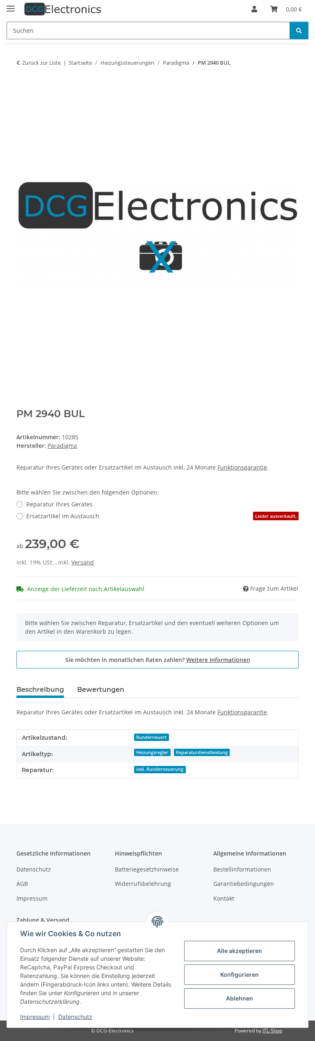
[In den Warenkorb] (23, 88)
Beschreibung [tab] (40, 689)
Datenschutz (75, 1016)
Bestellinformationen (242, 869)
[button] (254, 9)
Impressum (35, 1016)
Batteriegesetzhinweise (147, 869)
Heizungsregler (152, 752)
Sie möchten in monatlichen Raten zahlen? (157, 660)
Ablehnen (239, 998)
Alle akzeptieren (239, 950)
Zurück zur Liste (41, 62)
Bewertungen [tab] (100, 689)
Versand (82, 562)
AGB (22, 883)
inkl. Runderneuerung (159, 769)
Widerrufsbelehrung (143, 883)
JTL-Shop (272, 1030)
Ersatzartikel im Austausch (161, 516)
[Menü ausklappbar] (11, 5)
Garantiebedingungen (243, 883)
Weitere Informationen (218, 660)
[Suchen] (299, 30)
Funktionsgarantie (242, 467)
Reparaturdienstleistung (202, 752)
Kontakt (223, 898)
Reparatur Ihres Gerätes (59, 504)
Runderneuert (151, 737)
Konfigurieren (239, 974)
